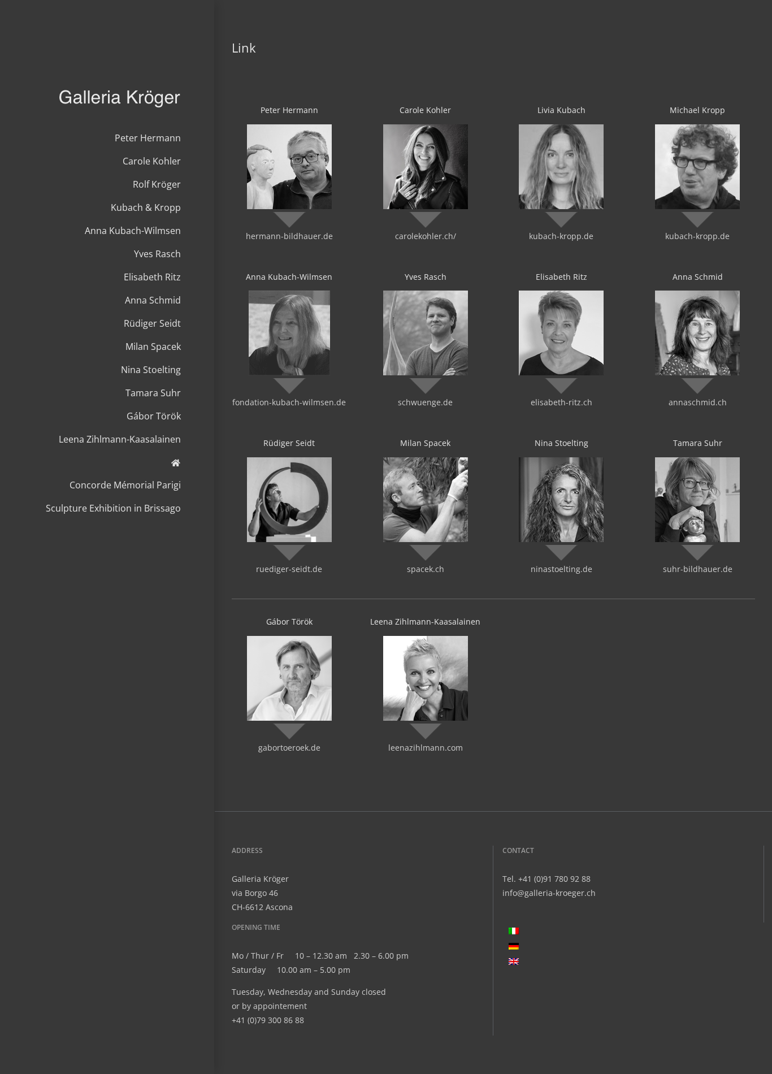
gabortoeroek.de (289, 747)
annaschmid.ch (698, 402)
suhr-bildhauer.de (697, 569)
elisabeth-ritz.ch (561, 402)
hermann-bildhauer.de (289, 236)
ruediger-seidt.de (289, 569)
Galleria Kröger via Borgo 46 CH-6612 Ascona (262, 892)
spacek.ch (425, 569)
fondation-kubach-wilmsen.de (289, 402)
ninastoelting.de (561, 569)
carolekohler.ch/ (425, 236)
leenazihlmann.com (425, 747)
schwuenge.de (425, 402)
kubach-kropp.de (561, 236)
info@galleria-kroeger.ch (549, 892)
